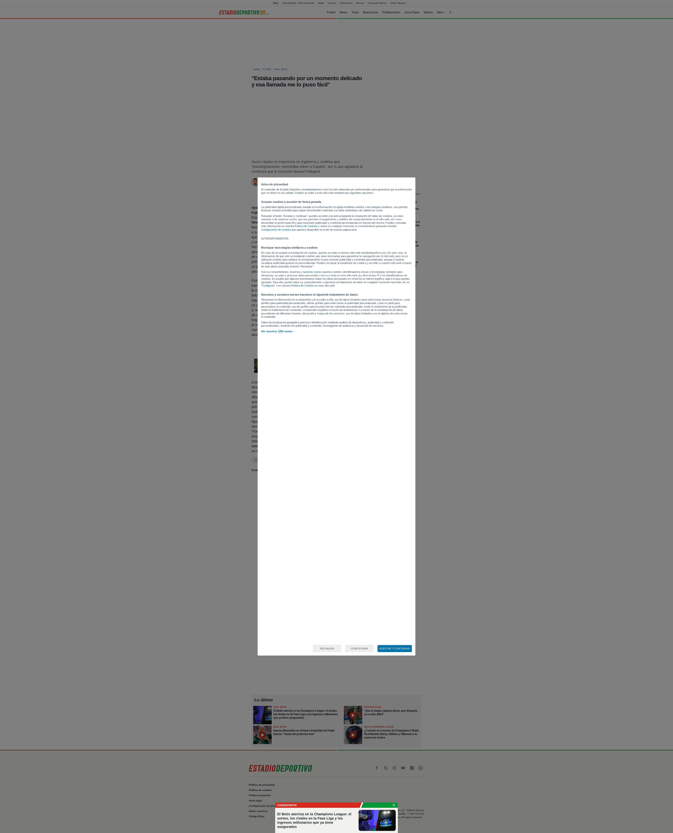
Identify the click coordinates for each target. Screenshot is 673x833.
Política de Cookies (306, 226)
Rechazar (327, 648)
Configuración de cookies (276, 229)
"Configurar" (268, 285)
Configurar (359, 648)
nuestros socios (312, 271)
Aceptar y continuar (394, 648)
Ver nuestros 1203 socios (277, 331)
